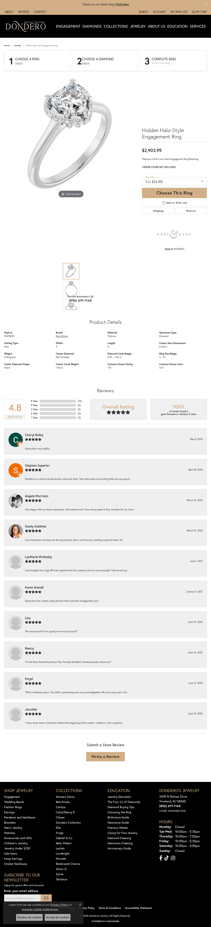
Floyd (29, 679)
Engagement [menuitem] (12, 797)
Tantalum (61, 879)
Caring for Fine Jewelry (122, 833)
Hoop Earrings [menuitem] (13, 859)
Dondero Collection (68, 822)
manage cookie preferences (40, 909)
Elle (58, 828)
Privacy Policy (87, 907)
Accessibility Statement (138, 907)
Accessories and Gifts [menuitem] (18, 838)
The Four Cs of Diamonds (124, 802)
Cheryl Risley (34, 435)
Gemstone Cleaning (120, 843)
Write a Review (105, 756)
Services (198, 26)
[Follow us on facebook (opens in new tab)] (160, 858)
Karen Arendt (34, 587)
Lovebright (62, 853)
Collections (116, 26)
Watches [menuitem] (9, 833)
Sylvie (59, 874)
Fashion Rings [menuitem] (13, 807)
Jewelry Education (119, 797)
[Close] (206, 4)
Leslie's (60, 848)
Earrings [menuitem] (9, 812)
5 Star (34, 401)
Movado (61, 859)
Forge (59, 833)
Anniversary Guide (119, 848)
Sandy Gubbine (35, 526)
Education (177, 26)
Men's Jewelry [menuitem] (13, 828)
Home (6, 45)
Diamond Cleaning (119, 838)
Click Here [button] (122, 4)
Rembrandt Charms (68, 864)
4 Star (34, 405)
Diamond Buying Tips (121, 807)
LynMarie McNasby (38, 557)
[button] (143, 12)
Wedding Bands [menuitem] (14, 802)
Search (18, 63)
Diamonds (92, 26)
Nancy (29, 648)
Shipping (158, 210)
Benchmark (63, 802)
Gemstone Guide (118, 822)
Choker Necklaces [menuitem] (15, 864)
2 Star (34, 413)
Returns (191, 210)
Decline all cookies (29, 917)
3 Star (34, 409)
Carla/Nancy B (65, 812)
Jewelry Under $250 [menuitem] (17, 848)
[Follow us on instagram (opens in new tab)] (173, 858)
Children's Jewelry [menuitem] (16, 843)
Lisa (27, 618)
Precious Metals (118, 828)
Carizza (60, 807)
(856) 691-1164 (80, 300)
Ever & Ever (62, 336)
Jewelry (138, 26)
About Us (156, 26)
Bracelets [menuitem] (10, 822)
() (80, 401)
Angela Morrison (36, 496)
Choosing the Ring (119, 812)
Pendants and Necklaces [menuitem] (19, 817)
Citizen (60, 817)
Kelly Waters (64, 843)
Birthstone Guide (118, 817)
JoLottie (31, 709)
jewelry (17, 45)
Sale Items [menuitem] (10, 853)
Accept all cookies (57, 917)
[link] (8, 12)
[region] (71, 137)
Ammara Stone (65, 797)
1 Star (34, 417)
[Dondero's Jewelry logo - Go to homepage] (26, 26)
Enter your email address (21, 891)
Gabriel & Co (64, 838)
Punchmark (112, 921)
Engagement (68, 26)
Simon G (61, 869)
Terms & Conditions (110, 907)
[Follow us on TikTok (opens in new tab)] (166, 858)
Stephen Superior (37, 465)
